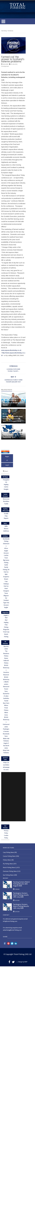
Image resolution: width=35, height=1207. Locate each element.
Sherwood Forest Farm (6, 689)
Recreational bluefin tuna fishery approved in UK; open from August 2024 (12, 418)
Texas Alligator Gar (6, 595)
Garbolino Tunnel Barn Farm (6, 700)
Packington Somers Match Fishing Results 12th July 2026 (21, 906)
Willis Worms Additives (6, 528)
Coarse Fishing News (9, 856)
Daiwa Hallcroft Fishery (6, 660)
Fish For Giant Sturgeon (6, 588)
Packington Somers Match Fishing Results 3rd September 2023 (13, 434)
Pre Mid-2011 (14, 64)
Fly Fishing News (8, 864)
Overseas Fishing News (10, 871)
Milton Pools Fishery (6, 707)
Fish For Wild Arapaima (6, 574)
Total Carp (6, 632)
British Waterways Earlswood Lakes (6, 722)
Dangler (6, 489)
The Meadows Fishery (6, 653)
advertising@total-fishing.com (12, 930)
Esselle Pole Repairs (6, 516)
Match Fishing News (9, 867)
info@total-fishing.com (10, 921)
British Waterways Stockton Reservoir (6, 670)
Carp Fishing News (8, 852)
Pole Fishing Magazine (6, 627)
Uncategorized (5, 66)
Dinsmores (6, 499)
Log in (7, 465)
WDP (25, 962)
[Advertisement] (13, 796)
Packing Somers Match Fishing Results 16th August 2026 (21, 884)
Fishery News (7, 860)
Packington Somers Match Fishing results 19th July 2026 (21, 895)
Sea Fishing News (8, 875)
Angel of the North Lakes (6, 745)
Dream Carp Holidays (6, 581)
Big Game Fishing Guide (6, 562)
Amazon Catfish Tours (6, 555)
